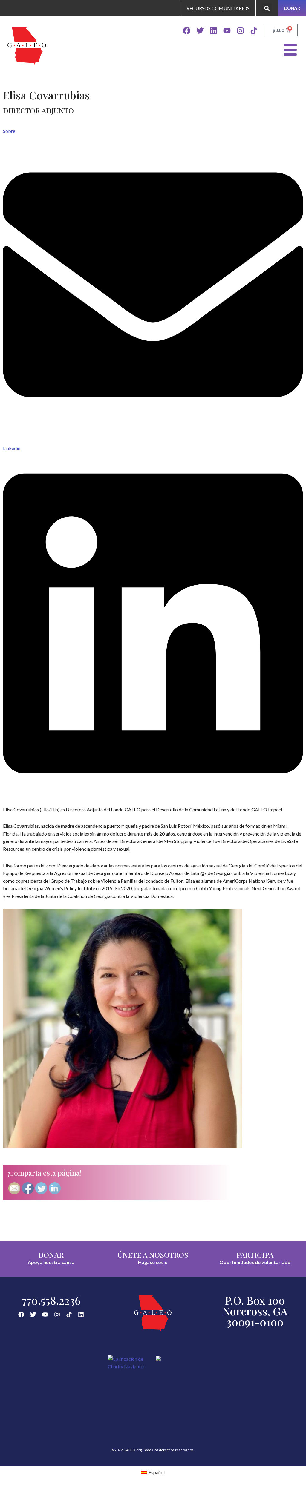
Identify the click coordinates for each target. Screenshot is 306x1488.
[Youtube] (227, 30)
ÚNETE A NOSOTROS (153, 1255)
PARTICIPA (254, 1255)
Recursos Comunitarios (218, 8)
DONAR (51, 1255)
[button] (267, 8)
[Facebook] (186, 30)
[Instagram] (240, 30)
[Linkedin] (213, 30)
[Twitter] (200, 30)
